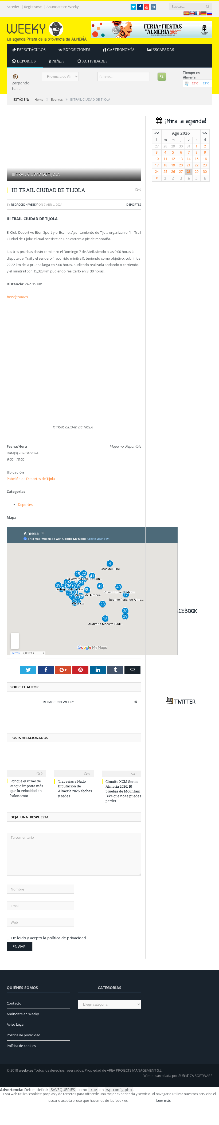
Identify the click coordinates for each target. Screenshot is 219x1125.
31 (188, 146)
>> (204, 133)
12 (173, 159)
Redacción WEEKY (24, 204)
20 (181, 165)
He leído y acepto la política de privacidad (48, 937)
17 (157, 165)
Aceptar (142, 1100)
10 (157, 159)
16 (205, 159)
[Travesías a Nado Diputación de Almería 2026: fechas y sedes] (74, 763)
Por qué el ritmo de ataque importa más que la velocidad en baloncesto (26, 788)
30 (181, 146)
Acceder (13, 7)
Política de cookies (21, 1045)
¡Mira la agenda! (184, 121)
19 (173, 165)
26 (173, 171)
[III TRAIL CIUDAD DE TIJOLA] (74, 149)
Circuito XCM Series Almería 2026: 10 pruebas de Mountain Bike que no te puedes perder (123, 791)
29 (173, 146)
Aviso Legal (15, 1024)
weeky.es (26, 1070)
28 (165, 146)
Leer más (163, 1100)
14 (188, 159)
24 (157, 171)
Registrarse (33, 7)
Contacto (14, 1003)
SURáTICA (186, 1075)
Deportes (133, 204)
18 (165, 165)
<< (156, 133)
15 (196, 159)
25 (165, 171)
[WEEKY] (47, 30)
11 (165, 159)
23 (205, 165)
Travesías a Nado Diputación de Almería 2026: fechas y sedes (75, 788)
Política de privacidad (23, 1035)
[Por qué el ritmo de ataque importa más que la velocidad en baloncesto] (26, 762)
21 (188, 165)
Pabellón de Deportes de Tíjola (31, 478)
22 (196, 165)
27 (157, 146)
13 (181, 159)
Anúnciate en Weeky (62, 7)
